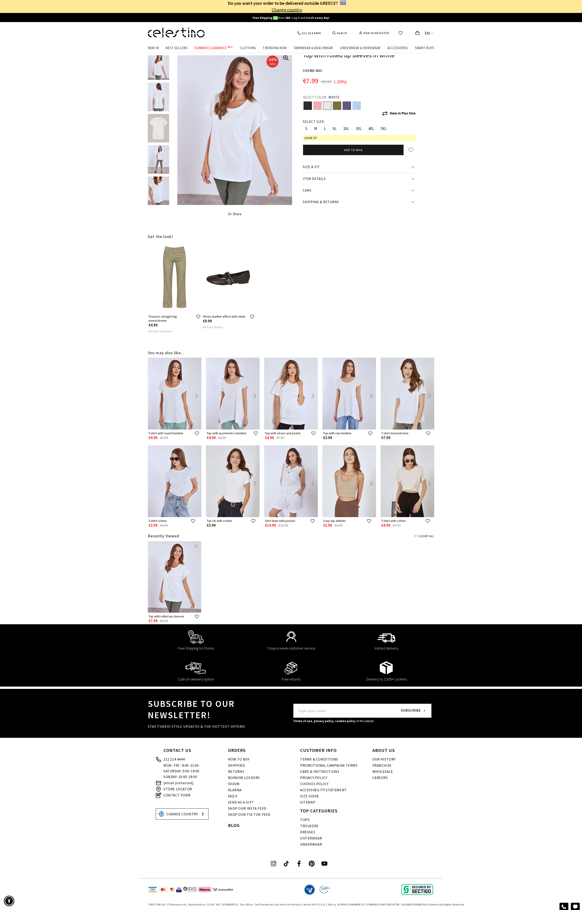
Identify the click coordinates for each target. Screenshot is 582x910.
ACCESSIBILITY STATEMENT (323, 790)
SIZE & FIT (311, 167)
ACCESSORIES (397, 48)
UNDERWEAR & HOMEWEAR (360, 48)
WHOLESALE (382, 771)
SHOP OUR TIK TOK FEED (249, 814)
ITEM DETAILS (314, 179)
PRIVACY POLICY (313, 777)
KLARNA (235, 790)
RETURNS (236, 771)
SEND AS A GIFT (241, 802)
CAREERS (380, 777)
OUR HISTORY (384, 759)
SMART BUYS (424, 48)
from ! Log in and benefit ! (291, 18)
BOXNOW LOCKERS (244, 777)
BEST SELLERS (177, 48)
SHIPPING (236, 765)
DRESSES (307, 832)
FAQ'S (233, 796)
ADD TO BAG (353, 150)
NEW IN (153, 48)
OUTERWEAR (311, 838)
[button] (9, 900)
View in (403, 113)
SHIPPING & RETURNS (321, 202)
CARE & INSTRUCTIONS (319, 771)
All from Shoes (213, 327)
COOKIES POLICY (314, 783)
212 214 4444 (174, 759)
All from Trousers (160, 331)
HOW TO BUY (239, 759)
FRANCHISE (382, 765)
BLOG (234, 825)
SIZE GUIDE (309, 796)
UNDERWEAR (311, 844)
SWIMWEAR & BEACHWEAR (313, 48)
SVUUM (234, 783)
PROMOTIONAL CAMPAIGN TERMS (329, 765)
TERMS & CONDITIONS (319, 759)
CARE (307, 190)
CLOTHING (248, 48)
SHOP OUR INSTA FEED (247, 808)
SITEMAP (307, 802)
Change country (287, 10)
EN (427, 33)
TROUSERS (309, 826)
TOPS (304, 819)
